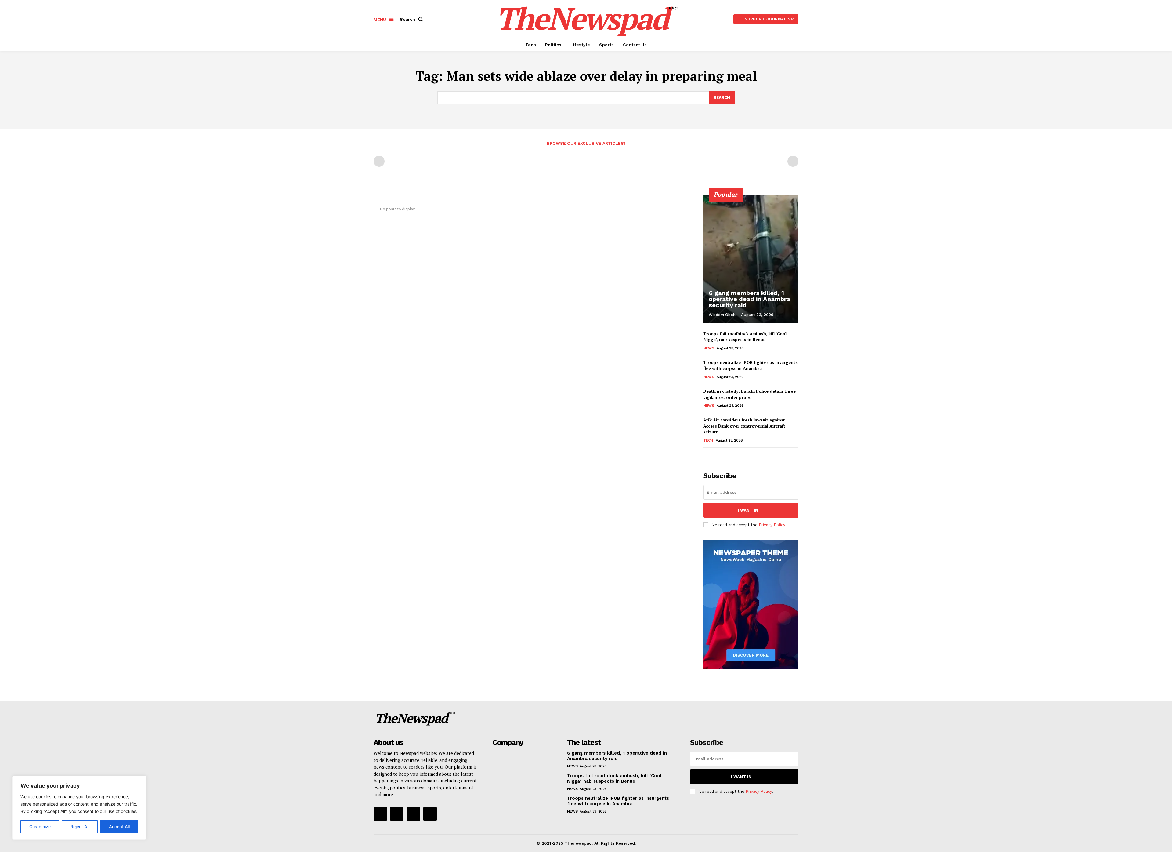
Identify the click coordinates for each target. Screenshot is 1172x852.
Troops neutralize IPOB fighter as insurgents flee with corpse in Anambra (750, 365)
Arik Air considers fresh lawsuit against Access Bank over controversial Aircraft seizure (744, 426)
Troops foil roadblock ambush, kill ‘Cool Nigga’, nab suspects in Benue (745, 337)
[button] (412, 19)
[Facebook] (380, 814)
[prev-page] (379, 161)
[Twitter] (413, 814)
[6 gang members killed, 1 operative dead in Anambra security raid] (750, 259)
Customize (40, 826)
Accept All (119, 826)
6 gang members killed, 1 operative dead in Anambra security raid (749, 299)
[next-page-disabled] (792, 161)
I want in (748, 510)
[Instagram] (396, 814)
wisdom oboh (722, 314)
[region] (79, 808)
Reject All (80, 826)
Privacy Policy (772, 524)
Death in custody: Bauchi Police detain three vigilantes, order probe (749, 394)
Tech (708, 440)
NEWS (708, 348)
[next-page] (717, 456)
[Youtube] (430, 814)
